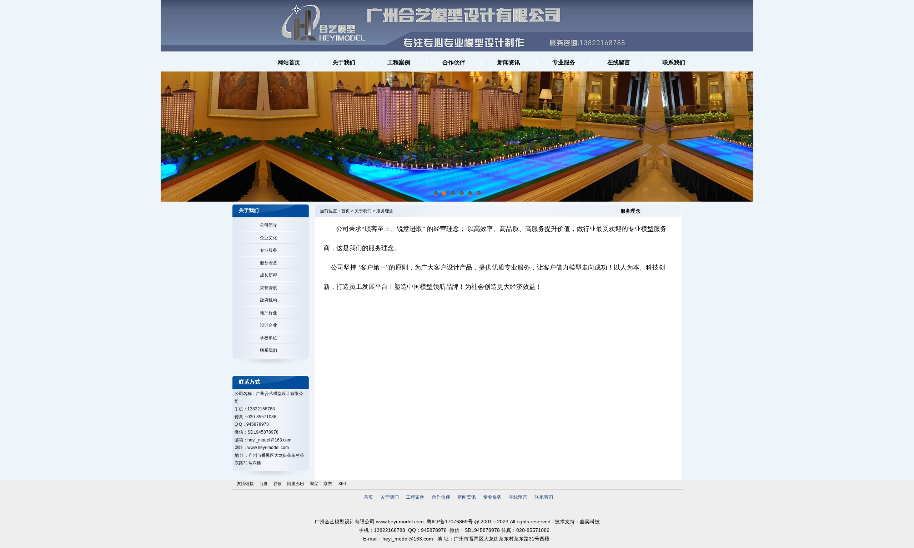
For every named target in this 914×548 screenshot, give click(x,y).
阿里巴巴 (295, 483)
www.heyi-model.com (400, 521)
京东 (327, 483)
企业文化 (267, 237)
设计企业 (267, 325)
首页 (345, 210)
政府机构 (267, 300)
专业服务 (267, 250)
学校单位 (267, 337)
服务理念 (267, 262)
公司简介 (267, 225)
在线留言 (518, 497)
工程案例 (415, 497)
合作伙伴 (441, 497)
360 (341, 483)
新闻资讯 (466, 497)
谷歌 (277, 483)
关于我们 (363, 210)
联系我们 (267, 350)
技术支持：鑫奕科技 (577, 521)
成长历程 (267, 275)
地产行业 (267, 312)
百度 (263, 483)
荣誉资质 (267, 287)
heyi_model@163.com (269, 440)
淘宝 (314, 483)
